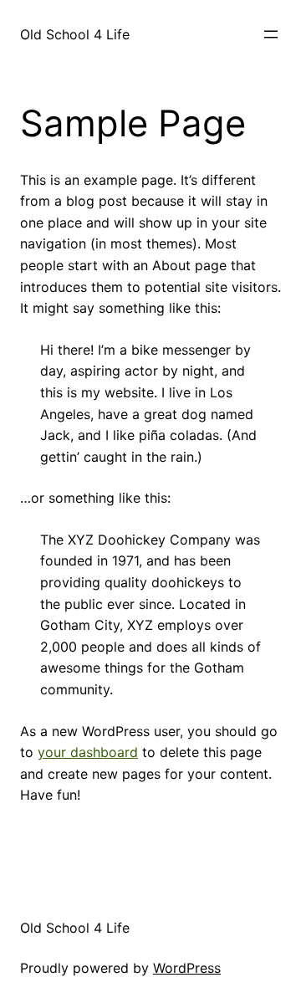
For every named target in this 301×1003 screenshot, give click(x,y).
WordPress (187, 968)
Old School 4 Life (75, 34)
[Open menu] (271, 34)
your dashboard (88, 752)
